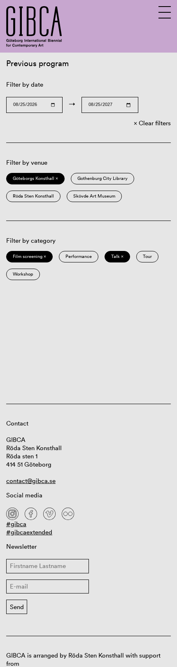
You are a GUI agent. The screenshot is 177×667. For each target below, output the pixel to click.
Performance (78, 256)
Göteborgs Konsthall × (35, 178)
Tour (147, 256)
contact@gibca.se (31, 481)
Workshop (23, 274)
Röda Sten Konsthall (33, 196)
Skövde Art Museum (94, 196)
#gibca (16, 524)
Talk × (117, 256)
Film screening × (29, 256)
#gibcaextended (29, 532)
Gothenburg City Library (102, 178)
